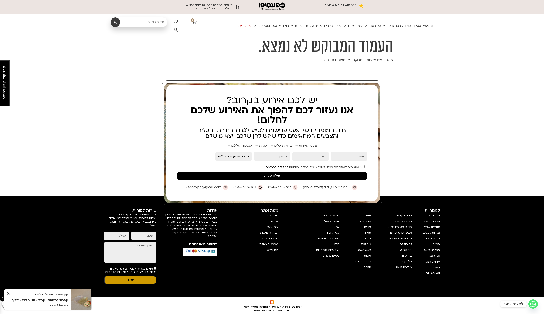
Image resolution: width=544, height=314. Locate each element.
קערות (436, 267)
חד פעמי (428, 26)
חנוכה (367, 267)
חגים (286, 26)
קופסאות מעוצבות (327, 250)
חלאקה (407, 261)
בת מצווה (406, 256)
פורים (367, 227)
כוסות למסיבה (431, 238)
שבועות (366, 244)
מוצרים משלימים (328, 238)
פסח (368, 233)
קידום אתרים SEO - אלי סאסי (272, 310)
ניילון (336, 244)
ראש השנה (364, 250)
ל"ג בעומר (364, 238)
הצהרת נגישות (269, 233)
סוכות (367, 256)
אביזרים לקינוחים (401, 233)
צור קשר (272, 227)
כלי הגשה (375, 26)
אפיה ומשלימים (267, 26)
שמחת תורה (363, 261)
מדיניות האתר (269, 238)
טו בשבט (365, 221)
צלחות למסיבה (430, 233)
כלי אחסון (333, 233)
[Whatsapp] (533, 304)
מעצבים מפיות (268, 244)
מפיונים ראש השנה (432, 250)
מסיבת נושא (404, 267)
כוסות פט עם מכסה (399, 227)
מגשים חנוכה (432, 262)
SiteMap (272, 250)
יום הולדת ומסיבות (306, 26)
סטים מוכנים (413, 26)
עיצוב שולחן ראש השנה (432, 273)
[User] (175, 30)
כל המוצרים (244, 26)
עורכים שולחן (395, 26)
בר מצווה (406, 250)
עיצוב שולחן (355, 26)
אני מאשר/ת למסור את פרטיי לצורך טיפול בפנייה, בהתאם (315, 167)
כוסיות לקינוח (403, 221)
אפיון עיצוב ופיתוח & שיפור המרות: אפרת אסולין (272, 306)
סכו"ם (436, 244)
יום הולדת (406, 244)
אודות (274, 221)
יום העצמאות (331, 216)
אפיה (336, 227)
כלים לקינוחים (332, 26)
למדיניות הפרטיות (277, 167)
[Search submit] (115, 22)
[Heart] (175, 21)
